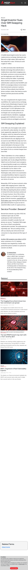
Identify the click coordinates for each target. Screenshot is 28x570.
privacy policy (22, 564)
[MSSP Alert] (8, 3)
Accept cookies (14, 568)
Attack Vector (6, 547)
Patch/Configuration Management (12, 332)
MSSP (2, 366)
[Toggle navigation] (25, 3)
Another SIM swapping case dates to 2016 (13, 239)
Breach (3, 18)
